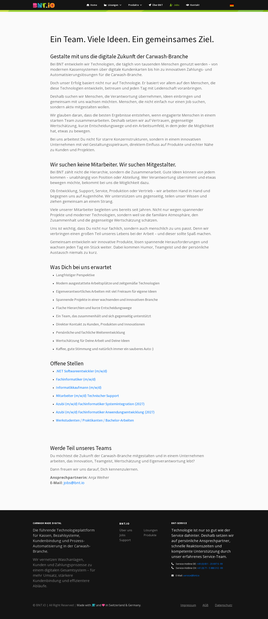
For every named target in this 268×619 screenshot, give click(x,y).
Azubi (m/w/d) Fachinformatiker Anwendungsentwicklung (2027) (105, 412)
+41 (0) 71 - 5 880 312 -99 (210, 568)
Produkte (150, 535)
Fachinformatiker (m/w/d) (76, 379)
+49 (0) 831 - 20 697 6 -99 (210, 563)
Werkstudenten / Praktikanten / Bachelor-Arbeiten (95, 420)
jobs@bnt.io (74, 482)
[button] (112, 5)
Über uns (125, 530)
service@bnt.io (191, 575)
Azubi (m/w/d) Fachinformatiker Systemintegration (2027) (100, 403)
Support (125, 540)
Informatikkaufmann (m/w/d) (78, 387)
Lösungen (151, 530)
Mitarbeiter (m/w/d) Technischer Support (87, 395)
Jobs (122, 535)
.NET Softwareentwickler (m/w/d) (81, 371)
